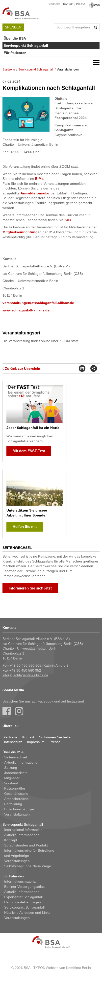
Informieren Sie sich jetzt (30, 588)
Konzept (10, 840)
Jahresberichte (15, 773)
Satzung (10, 768)
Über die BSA (15, 38)
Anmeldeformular (35, 193)
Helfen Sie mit (25, 526)
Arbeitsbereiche (16, 799)
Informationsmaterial (20, 881)
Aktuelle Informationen (21, 762)
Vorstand (11, 783)
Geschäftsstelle (16, 794)
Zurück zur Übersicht (22, 369)
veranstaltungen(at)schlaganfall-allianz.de (38, 303)
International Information (23, 830)
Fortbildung (13, 804)
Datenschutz (12, 742)
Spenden (13, 27)
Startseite (54, 4)
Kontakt (68, 4)
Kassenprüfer (14, 788)
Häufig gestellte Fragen (22, 902)
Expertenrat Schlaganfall (23, 897)
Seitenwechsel (15, 757)
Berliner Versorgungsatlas (24, 887)
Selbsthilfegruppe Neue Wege (27, 866)
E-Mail (40, 179)
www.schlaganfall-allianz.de (26, 310)
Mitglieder (12, 778)
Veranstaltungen (17, 814)
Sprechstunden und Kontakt (26, 845)
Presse (80, 4)
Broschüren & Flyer (19, 809)
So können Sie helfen (56, 737)
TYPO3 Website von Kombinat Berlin (62, 968)
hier (68, 220)
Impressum (36, 742)
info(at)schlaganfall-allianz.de (25, 675)
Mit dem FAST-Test (29, 451)
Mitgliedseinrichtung (20, 232)
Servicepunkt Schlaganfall (26, 45)
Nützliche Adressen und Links (27, 913)
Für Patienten (15, 53)
